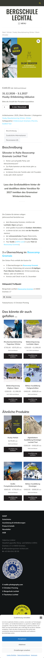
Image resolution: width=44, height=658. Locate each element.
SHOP (4, 516)
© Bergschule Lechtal (10, 591)
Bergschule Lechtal (22, 14)
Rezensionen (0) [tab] (12, 140)
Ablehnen (22, 645)
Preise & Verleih (8, 526)
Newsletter (6, 529)
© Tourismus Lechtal (10, 595)
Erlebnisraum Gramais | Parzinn (25, 121)
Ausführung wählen (12, 356)
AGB (4, 533)
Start (4, 32)
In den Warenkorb (19, 107)
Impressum (34, 655)
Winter (9, 32)
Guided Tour (7, 124)
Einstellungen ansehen (22, 650)
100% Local (19, 242)
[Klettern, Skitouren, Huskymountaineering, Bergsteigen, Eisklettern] (22, 604)
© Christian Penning (10, 588)
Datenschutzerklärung (23, 655)
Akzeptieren (22, 639)
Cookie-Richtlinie (11, 655)
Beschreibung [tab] (11, 131)
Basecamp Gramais (11, 244)
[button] (41, 618)
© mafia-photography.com (12, 584)
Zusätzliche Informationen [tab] (16, 135)
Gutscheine (6, 519)
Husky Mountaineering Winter (23, 32)
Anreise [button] (8, 297)
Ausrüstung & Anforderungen (13, 523)
